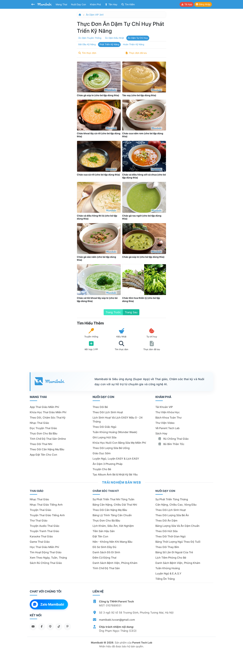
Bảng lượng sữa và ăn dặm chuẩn (177, 525)
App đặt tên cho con (43, 454)
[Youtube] (33, 626)
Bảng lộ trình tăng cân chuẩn (112, 515)
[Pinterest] (67, 626)
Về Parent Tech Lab (167, 428)
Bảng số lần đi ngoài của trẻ (174, 552)
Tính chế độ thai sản (106, 568)
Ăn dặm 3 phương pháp (107, 464)
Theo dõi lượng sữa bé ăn (172, 515)
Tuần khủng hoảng (167, 568)
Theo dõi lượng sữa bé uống (111, 448)
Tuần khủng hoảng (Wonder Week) (115, 432)
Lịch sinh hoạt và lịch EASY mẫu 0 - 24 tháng (117, 419)
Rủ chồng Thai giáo (176, 438)
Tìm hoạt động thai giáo (45, 552)
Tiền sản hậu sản (104, 531)
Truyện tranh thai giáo (44, 531)
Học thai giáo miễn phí (44, 547)
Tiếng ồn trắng (165, 578)
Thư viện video (165, 422)
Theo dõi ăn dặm (166, 520)
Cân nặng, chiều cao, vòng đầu (176, 504)
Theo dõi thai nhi (41, 444)
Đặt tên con (100, 536)
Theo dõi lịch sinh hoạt (108, 412)
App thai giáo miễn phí (44, 407)
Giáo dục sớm (102, 453)
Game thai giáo (40, 541)
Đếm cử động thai (104, 557)
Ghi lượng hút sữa (104, 437)
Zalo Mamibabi (52, 604)
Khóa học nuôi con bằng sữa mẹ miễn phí (119, 442)
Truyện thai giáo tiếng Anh (47, 515)
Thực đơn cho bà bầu (43, 433)
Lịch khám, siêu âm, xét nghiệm (113, 525)
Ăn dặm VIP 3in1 (95, 14)
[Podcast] (50, 626)
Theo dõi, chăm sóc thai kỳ (47, 417)
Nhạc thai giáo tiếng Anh (46, 504)
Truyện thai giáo (40, 510)
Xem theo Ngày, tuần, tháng (48, 557)
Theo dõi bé (100, 407)
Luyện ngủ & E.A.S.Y (168, 573)
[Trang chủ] (79, 14)
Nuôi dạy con (78, 4)
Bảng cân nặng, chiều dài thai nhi (115, 504)
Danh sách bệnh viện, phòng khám (115, 563)
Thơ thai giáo (38, 520)
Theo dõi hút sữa (166, 531)
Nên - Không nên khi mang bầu (112, 541)
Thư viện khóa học (167, 412)
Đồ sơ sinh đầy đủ (104, 547)
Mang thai (61, 4)
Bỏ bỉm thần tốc (173, 444)
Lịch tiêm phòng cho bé (170, 557)
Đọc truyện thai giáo (43, 428)
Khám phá (95, 4)
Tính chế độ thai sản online (48, 438)
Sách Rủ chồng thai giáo (46, 563)
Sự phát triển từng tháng (171, 499)
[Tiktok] (59, 626)
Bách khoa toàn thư (168, 417)
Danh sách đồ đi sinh (106, 552)
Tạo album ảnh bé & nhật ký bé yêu (115, 474)
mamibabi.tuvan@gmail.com (117, 619)
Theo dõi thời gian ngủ (170, 536)
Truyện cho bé (102, 469)
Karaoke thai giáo (41, 536)
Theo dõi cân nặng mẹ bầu (47, 449)
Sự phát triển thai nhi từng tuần (113, 499)
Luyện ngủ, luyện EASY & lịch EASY (116, 458)
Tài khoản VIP (164, 407)
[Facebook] (41, 626)
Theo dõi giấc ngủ (104, 426)
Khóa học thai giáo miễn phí (48, 412)
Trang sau (131, 312)
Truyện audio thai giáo (44, 525)
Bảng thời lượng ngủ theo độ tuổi (177, 541)
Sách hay (161, 433)
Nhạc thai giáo (39, 422)
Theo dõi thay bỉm (167, 547)
